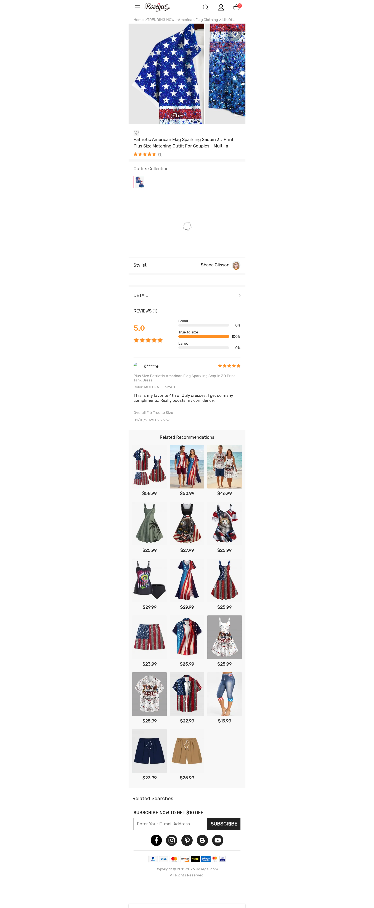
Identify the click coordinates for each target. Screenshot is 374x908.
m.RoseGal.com (161, 7)
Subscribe (224, 824)
